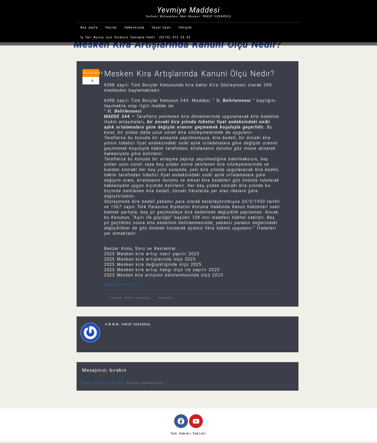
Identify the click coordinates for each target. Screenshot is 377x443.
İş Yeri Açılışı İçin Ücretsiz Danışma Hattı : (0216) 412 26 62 (135, 37)
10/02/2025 (90, 73)
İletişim (185, 27)
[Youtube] (196, 421)
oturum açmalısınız (144, 383)
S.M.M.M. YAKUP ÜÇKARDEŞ (129, 298)
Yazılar (111, 27)
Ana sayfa (89, 27)
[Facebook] (181, 421)
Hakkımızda (134, 27)
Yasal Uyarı (161, 27)
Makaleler (165, 298)
